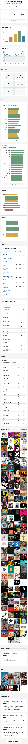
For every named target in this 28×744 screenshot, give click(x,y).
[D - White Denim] (4, 608)
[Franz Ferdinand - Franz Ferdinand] (17, 563)
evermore (5, 329)
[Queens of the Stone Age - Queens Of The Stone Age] (4, 505)
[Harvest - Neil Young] (11, 576)
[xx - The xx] (17, 454)
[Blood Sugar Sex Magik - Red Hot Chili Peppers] (17, 460)
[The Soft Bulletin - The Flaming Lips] (4, 492)
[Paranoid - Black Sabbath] (17, 480)
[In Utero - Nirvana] (23, 537)
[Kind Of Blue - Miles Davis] (11, 512)
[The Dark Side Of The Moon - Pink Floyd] (4, 589)
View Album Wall (23, 429)
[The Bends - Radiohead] (17, 473)
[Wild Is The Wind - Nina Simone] (23, 512)
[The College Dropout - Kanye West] (17, 589)
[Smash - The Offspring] (11, 563)
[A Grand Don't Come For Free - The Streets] (17, 595)
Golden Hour (6, 321)
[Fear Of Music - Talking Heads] (11, 550)
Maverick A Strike (7, 272)
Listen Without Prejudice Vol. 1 (6, 308)
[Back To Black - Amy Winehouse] (17, 499)
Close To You (6, 313)
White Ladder (6, 325)
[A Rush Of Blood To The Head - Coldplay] (11, 441)
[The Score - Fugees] (17, 537)
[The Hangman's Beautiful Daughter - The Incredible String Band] (3, 688)
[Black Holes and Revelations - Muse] (4, 633)
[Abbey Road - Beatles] (23, 499)
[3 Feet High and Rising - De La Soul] (17, 441)
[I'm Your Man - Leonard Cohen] (11, 640)
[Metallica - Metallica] (17, 518)
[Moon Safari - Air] (23, 441)
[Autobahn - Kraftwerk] (17, 544)
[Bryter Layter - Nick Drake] (4, 454)
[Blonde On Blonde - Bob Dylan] (23, 480)
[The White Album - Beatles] (11, 582)
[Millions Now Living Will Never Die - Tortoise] (17, 601)
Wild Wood (5, 317)
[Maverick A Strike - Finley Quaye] (23, 633)
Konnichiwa (5, 268)
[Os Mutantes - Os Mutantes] (4, 595)
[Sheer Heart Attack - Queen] (23, 531)
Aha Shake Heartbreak (8, 286)
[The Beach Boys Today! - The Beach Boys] (23, 601)
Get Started (17, 6)
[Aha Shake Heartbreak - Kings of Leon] (23, 454)
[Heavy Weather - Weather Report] (4, 557)
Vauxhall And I (6, 290)
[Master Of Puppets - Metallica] (17, 435)
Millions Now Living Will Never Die (7, 277)
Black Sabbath (7, 715)
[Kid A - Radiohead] (17, 550)
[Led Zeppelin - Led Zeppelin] (4, 486)
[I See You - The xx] (17, 621)
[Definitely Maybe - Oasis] (4, 518)
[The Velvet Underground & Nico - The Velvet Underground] (4, 614)
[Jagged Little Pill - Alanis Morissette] (17, 524)
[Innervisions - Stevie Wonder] (11, 499)
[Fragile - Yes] (23, 621)
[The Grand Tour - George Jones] (23, 675)
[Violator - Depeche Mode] (17, 614)
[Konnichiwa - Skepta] (4, 537)
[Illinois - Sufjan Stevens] (4, 512)
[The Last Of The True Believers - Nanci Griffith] (23, 682)
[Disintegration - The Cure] (11, 460)
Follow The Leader (7, 264)
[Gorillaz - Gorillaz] (11, 448)
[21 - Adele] (17, 633)
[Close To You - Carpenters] (11, 682)
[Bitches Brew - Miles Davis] (11, 473)
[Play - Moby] (23, 563)
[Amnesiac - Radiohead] (11, 608)
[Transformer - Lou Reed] (23, 505)
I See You (5, 294)
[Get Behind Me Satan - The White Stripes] (23, 557)
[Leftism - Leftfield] (23, 550)
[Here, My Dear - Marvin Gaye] (4, 550)
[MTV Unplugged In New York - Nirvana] (17, 492)
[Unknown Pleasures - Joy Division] (17, 512)
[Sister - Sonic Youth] (17, 531)
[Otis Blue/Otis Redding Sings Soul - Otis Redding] (4, 473)
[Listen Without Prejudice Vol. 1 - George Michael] (17, 675)
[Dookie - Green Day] (23, 608)
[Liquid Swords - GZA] (4, 601)
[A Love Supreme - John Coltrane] (11, 467)
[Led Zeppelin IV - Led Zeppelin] (23, 435)
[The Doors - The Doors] (23, 518)
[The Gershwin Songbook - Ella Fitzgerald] (17, 557)
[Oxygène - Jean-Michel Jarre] (4, 524)
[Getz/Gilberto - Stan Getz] (11, 531)
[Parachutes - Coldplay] (11, 454)
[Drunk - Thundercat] (17, 486)
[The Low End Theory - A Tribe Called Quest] (4, 531)
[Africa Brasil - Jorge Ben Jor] (4, 441)
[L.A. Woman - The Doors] (23, 473)
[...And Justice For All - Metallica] (17, 640)
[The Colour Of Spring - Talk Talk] (4, 576)
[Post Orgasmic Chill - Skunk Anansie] (11, 537)
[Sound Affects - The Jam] (11, 601)
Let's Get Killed (6, 349)
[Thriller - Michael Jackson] (11, 524)
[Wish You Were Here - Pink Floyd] (17, 505)
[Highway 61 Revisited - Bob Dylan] (11, 505)
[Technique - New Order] (11, 435)
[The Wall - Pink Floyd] (23, 582)
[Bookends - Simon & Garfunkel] (11, 480)
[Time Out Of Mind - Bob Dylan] (4, 563)
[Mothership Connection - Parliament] (4, 467)
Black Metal (5, 254)
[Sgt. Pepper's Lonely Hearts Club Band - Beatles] (4, 582)
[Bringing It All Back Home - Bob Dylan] (11, 589)
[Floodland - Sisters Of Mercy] (23, 576)
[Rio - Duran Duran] (17, 448)
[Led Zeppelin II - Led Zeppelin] (23, 492)
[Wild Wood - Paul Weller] (16, 688)
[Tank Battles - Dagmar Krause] (24, 688)
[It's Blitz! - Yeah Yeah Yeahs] (23, 448)
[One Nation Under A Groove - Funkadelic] (17, 576)
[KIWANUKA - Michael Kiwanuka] (11, 486)
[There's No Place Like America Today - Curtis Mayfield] (11, 544)
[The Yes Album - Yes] (11, 595)
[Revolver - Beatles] (23, 460)
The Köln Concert (7, 727)
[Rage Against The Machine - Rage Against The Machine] (23, 569)
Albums (10, 6)
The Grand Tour (6, 345)
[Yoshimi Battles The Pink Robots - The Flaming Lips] (11, 633)
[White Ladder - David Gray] (4, 682)
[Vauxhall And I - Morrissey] (23, 595)
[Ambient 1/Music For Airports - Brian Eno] (17, 569)
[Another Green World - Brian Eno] (11, 518)
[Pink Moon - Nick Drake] (23, 614)
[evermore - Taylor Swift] (11, 675)
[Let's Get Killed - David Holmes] (17, 682)
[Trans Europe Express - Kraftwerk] (23, 589)
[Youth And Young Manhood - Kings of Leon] (4, 544)
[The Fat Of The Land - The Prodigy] (11, 492)
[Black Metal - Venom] (4, 480)
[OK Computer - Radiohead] (4, 460)
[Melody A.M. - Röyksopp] (4, 448)
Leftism (4, 282)
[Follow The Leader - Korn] (11, 614)
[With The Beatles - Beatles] (17, 582)
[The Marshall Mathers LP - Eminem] (23, 486)
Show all (14, 184)
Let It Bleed (6, 701)
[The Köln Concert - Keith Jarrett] (4, 435)
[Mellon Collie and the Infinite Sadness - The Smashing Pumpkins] (11, 627)
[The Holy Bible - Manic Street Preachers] (23, 627)
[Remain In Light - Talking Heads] (23, 524)
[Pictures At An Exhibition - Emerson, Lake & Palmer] (10, 688)
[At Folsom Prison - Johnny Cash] (23, 544)
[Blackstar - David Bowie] (11, 621)
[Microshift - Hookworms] (17, 608)
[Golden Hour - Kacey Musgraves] (4, 675)
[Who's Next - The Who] (23, 467)
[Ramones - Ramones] (4, 621)
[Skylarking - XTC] (11, 569)
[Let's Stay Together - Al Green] (4, 627)
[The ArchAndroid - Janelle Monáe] (4, 499)
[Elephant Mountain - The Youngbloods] (11, 557)
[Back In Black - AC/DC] (17, 467)
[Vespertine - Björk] (17, 627)
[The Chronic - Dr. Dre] (4, 569)
